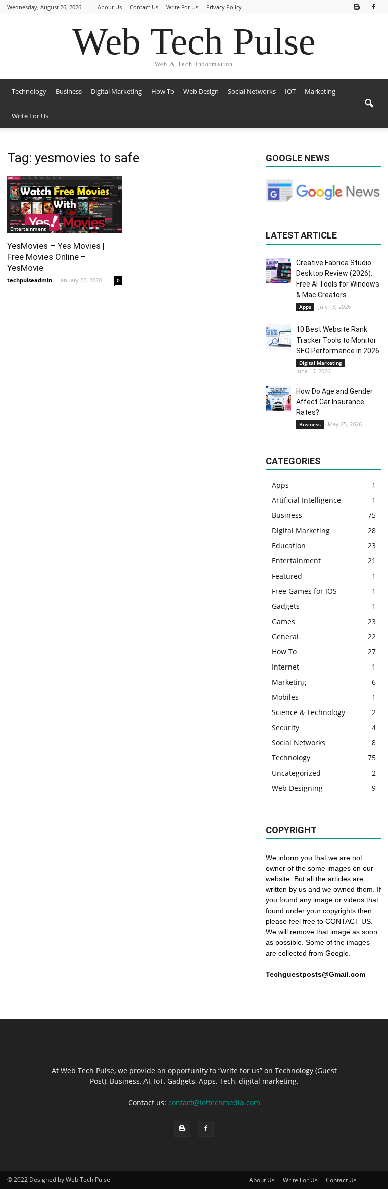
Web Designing (297, 788)
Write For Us (182, 7)
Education (289, 545)
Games (283, 621)
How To (162, 91)
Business (69, 91)
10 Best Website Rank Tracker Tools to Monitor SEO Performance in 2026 (337, 340)
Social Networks (252, 91)
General (285, 636)
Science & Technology (308, 712)
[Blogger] (356, 7)
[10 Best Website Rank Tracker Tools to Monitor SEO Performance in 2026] (278, 337)
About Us (110, 7)
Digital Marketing (116, 91)
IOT (290, 91)
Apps (305, 306)
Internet (285, 667)
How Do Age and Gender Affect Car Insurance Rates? (334, 401)
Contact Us (144, 7)
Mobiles (285, 697)
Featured (287, 576)
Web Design (201, 91)
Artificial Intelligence (306, 500)
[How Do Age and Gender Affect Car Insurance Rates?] (278, 398)
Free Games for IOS (304, 591)
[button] (369, 103)
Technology (29, 91)
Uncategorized (296, 773)
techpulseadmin (29, 280)
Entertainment (28, 228)
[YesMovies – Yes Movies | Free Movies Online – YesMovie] (64, 204)
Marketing (320, 91)
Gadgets (286, 606)
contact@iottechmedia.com (214, 1102)
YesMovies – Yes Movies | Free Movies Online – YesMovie (56, 257)
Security (285, 727)
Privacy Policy (224, 7)
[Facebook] (373, 7)
